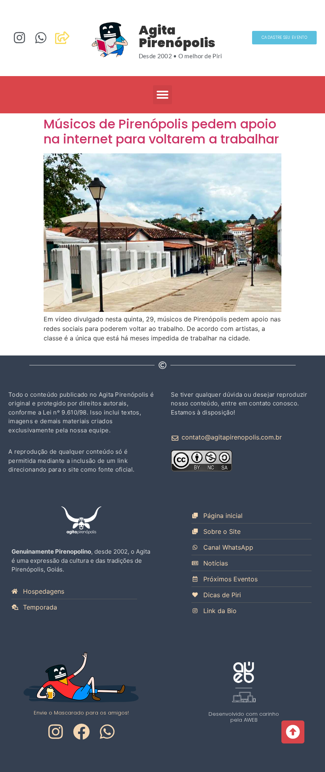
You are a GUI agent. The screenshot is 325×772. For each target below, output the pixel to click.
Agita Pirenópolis (177, 36)
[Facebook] (81, 731)
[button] (162, 94)
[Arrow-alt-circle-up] (292, 731)
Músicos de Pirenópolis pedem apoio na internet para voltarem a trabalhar (161, 131)
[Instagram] (19, 37)
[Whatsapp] (41, 37)
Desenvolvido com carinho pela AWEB (243, 717)
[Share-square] (62, 37)
